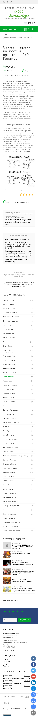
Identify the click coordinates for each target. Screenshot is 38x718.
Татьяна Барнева (9, 333)
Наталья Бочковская (10, 385)
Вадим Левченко (9, 414)
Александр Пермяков (11, 317)
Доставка (6, 661)
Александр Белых (9, 356)
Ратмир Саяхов (8, 389)
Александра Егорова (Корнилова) (15, 456)
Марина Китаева (9, 518)
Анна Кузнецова (9, 368)
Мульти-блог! (8, 350)
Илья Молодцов (9, 393)
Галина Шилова (8, 452)
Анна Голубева (8, 443)
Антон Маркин (8, 329)
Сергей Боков (8, 481)
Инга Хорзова (8, 489)
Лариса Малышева (10, 439)
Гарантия (6, 666)
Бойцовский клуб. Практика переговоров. (19, 213)
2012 (25, 37)
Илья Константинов (10, 312)
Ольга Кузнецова (9, 514)
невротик (24, 202)
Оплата (5, 659)
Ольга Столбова (9, 402)
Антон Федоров (9, 308)
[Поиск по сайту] (32, 29)
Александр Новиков (10, 501)
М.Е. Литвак (7, 325)
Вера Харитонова (9, 418)
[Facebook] (9, 612)
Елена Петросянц (9, 372)
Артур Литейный (9, 360)
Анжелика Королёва (10, 342)
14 (4, 39)
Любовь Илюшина (9, 364)
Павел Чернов (8, 381)
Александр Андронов (11, 422)
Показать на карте (8, 650)
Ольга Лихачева (9, 510)
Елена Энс (6, 485)
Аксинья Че (7, 427)
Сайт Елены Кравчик (11, 683)
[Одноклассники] (18, 612)
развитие (15, 202)
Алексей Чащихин (9, 337)
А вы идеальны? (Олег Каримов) (17, 239)
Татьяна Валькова (9, 497)
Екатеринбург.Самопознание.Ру (15, 678)
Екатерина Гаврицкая (11, 506)
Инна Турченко (8, 435)
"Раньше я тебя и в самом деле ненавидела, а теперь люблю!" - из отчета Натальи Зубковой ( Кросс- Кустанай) (18, 245)
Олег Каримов (8, 377)
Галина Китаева (8, 300)
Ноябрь (30, 37)
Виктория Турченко (10, 468)
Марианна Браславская (11, 522)
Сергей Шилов (8, 476)
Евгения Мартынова (10, 410)
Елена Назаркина (9, 493)
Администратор (9, 472)
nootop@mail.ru (8, 637)
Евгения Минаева (9, 460)
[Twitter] (13, 612)
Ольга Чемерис (8, 346)
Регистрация (16, 286)
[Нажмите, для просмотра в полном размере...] (19, 170)
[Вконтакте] (5, 612)
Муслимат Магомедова (11, 531)
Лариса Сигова (8, 304)
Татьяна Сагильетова (10, 526)
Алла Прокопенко (9, 431)
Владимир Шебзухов (11, 447)
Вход (24, 286)
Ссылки (27, 676)
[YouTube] (22, 612)
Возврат (6, 664)
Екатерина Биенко (10, 464)
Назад (5, 34)
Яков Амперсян (8, 397)
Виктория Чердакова (10, 321)
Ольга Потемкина (9, 406)
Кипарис (6, 688)
